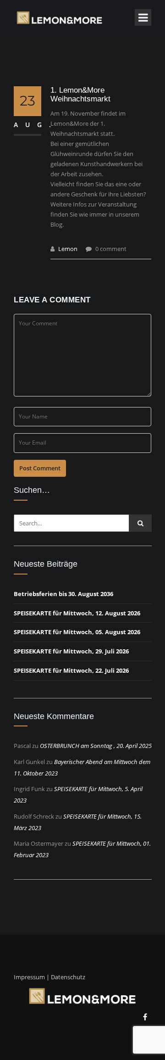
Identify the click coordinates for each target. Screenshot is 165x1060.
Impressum (29, 977)
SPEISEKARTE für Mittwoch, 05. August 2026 (77, 632)
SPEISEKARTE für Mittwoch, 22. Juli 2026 (71, 670)
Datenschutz (68, 977)
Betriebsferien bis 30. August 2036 (63, 594)
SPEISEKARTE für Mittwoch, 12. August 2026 (77, 613)
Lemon (67, 249)
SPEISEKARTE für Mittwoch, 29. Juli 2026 (71, 651)
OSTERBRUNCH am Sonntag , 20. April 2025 (96, 746)
